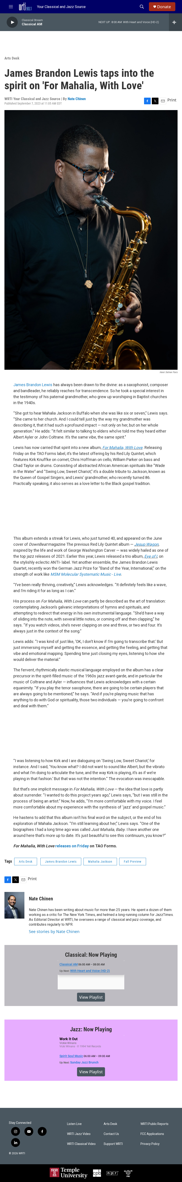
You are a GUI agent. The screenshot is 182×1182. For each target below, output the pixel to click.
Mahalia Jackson (100, 861)
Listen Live (74, 1124)
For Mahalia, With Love (122, 447)
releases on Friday (72, 846)
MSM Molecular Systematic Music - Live (85, 574)
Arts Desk (11, 58)
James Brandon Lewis (32, 384)
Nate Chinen (77, 99)
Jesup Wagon (146, 544)
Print (171, 100)
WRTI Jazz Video (79, 1134)
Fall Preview (132, 861)
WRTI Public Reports (154, 1124)
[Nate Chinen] (14, 905)
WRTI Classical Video (81, 1144)
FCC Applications (152, 1134)
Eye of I (150, 556)
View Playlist (91, 997)
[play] (12, 22)
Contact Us (111, 1134)
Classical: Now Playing (91, 954)
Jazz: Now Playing (91, 1029)
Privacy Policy (150, 1144)
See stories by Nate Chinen (54, 931)
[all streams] (175, 22)
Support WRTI (113, 1144)
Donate (164, 6)
